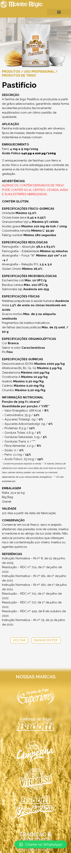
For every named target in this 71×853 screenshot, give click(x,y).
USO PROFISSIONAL (39, 71)
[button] (59, 12)
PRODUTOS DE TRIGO (19, 75)
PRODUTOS (11, 71)
